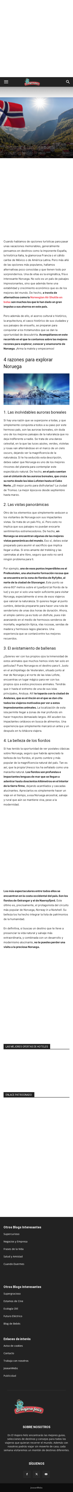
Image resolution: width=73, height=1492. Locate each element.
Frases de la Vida (14, 1249)
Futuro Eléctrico (13, 1316)
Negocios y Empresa (15, 1241)
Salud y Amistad (13, 1256)
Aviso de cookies (13, 1345)
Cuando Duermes (14, 1264)
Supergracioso (12, 1293)
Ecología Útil (11, 1308)
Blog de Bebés (12, 1323)
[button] (6, 82)
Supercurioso (11, 1234)
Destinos (8, 141)
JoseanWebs (11, 1368)
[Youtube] (46, 1474)
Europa (18, 141)
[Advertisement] (36, 38)
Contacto (9, 1353)
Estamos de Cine (13, 1301)
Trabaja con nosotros (16, 1360)
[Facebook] (26, 1474)
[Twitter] (36, 1474)
